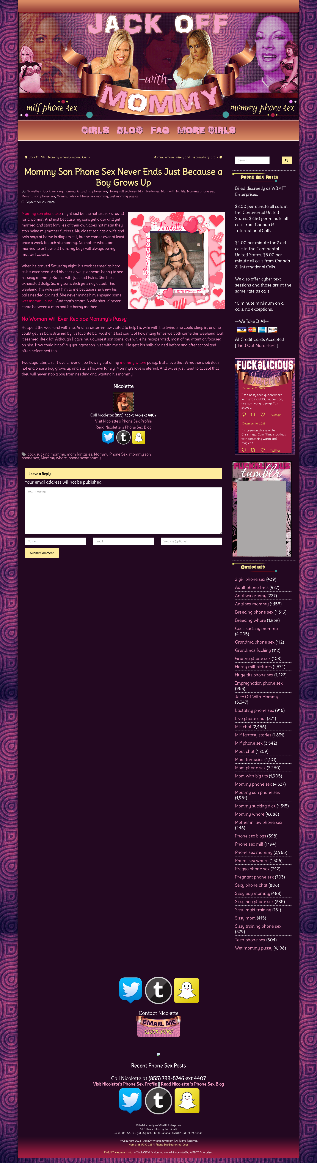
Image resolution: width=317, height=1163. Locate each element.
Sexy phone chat (251, 885)
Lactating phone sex (254, 710)
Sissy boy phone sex (254, 901)
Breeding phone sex (254, 612)
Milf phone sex (249, 743)
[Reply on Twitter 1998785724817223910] (245, 450)
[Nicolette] (123, 400)
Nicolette (33, 191)
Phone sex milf (249, 844)
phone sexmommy (85, 457)
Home (132, 1144)
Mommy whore (68, 196)
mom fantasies (79, 454)
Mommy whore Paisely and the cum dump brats (186, 157)
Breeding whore (250, 620)
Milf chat (243, 726)
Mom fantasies (149, 191)
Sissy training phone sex (258, 926)
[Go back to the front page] (158, 66)
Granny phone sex (253, 658)
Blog (130, 129)
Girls (95, 129)
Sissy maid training (253, 909)
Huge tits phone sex (254, 674)
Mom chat (244, 751)
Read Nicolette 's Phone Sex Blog (124, 427)
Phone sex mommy (94, 196)
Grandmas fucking (253, 650)
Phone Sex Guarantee (168, 1144)
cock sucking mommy (46, 454)
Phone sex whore (251, 860)
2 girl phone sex (250, 579)
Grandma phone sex (92, 191)
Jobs (185, 1144)
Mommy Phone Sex (110, 454)
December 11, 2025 (253, 388)
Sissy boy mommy (252, 893)
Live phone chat (250, 718)
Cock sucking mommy (59, 191)
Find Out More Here (257, 345)
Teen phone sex (250, 939)
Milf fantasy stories (253, 734)
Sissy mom (245, 918)
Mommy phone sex (201, 191)
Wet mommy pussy (124, 196)
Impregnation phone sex (259, 683)
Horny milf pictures (123, 191)
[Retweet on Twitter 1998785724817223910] (254, 450)
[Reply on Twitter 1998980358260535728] (245, 414)
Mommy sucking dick (255, 806)
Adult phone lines (251, 587)
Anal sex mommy (252, 603)
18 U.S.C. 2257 (146, 1144)
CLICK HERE (158, 1032)
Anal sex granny (250, 595)
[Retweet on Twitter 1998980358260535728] (254, 414)
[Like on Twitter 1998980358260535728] (264, 414)
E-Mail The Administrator (118, 1152)
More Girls (206, 129)
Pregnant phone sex (254, 877)
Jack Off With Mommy (256, 696)
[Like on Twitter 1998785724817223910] (264, 450)
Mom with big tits (173, 191)
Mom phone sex (250, 767)
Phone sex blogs (250, 836)
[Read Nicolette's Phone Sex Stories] (158, 1053)
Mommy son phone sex (38, 196)
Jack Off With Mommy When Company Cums (59, 157)
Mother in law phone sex (258, 822)
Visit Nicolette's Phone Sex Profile (123, 421)
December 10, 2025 (253, 423)
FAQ (160, 129)
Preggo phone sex (252, 868)
